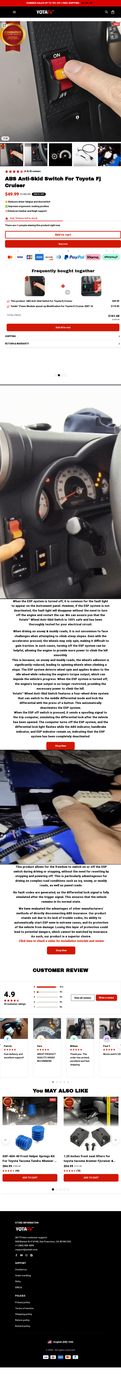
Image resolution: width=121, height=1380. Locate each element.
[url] (61, 941)
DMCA (18, 1287)
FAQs (18, 1281)
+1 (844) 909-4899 (24, 1245)
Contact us (21, 1269)
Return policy (22, 1320)
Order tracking (23, 1275)
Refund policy (22, 1326)
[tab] (56, 375)
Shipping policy (23, 1314)
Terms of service (24, 1308)
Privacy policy (22, 1302)
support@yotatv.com (26, 1249)
